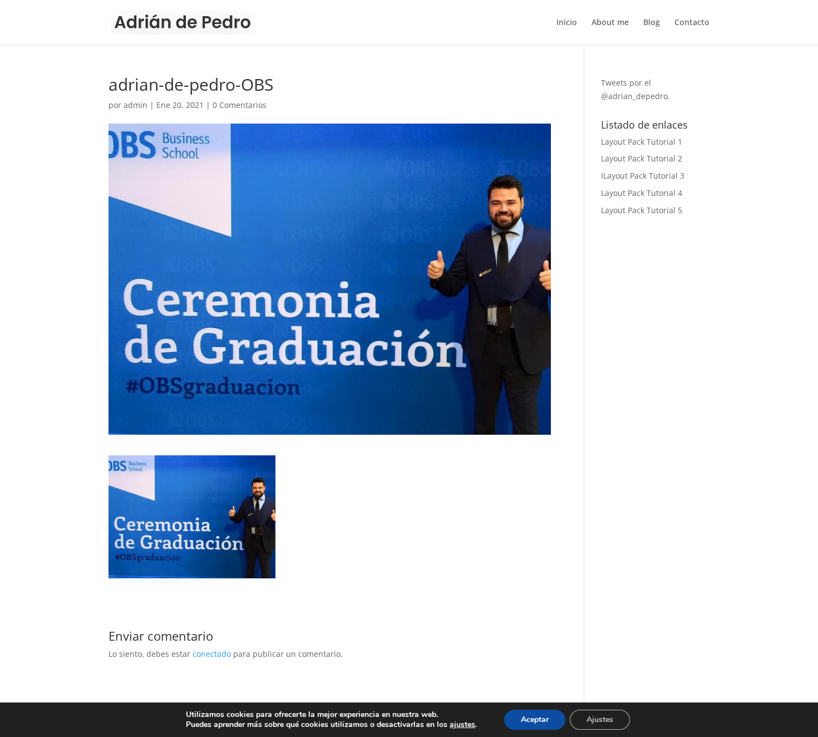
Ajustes (600, 719)
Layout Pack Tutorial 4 (641, 193)
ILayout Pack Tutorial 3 (642, 175)
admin (135, 105)
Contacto (691, 22)
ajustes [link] (462, 724)
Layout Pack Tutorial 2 (641, 158)
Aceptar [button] (535, 719)
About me (610, 22)
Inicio (566, 22)
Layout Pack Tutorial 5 (641, 210)
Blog (651, 22)
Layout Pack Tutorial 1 (641, 141)
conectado (212, 653)
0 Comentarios (240, 105)
